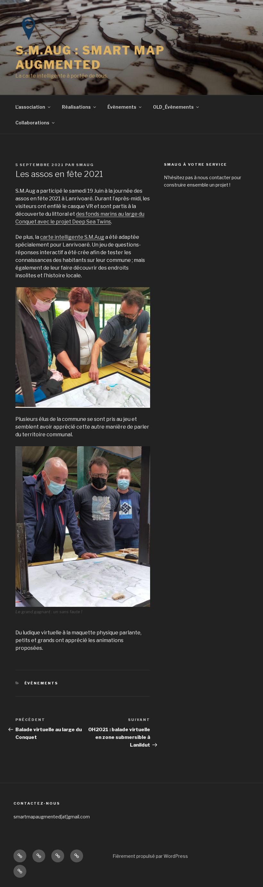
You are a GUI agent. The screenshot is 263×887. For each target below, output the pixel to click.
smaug (85, 165)
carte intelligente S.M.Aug (72, 237)
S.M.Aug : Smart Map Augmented (90, 57)
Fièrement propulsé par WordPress (150, 856)
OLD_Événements (173, 107)
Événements (121, 107)
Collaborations (32, 122)
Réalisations (76, 107)
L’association (30, 107)
